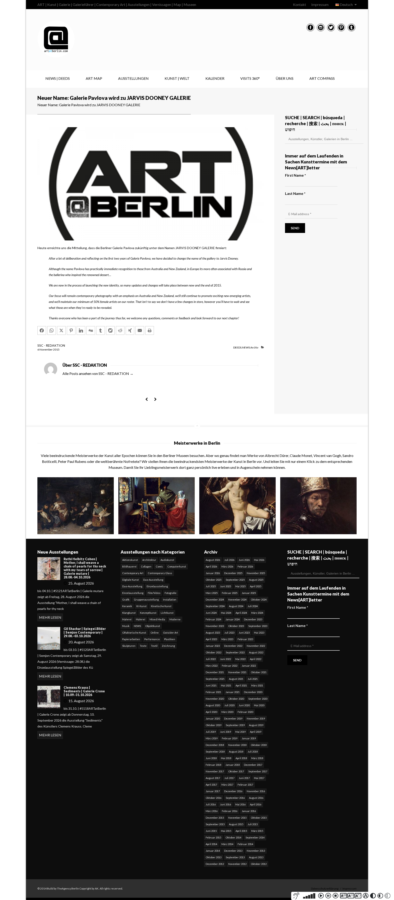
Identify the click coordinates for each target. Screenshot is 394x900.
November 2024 (237, 599)
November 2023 (215, 625)
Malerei (127, 619)
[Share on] (110, 330)
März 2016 (212, 811)
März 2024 (257, 612)
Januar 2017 (213, 791)
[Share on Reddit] (120, 330)
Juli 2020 (229, 705)
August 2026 (213, 559)
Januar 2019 (249, 738)
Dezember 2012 (215, 863)
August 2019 (256, 725)
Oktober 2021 (259, 672)
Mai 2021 (226, 685)
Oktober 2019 (213, 725)
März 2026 (227, 566)
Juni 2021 (211, 685)
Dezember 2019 (233, 718)
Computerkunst (176, 566)
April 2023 (211, 639)
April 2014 (211, 844)
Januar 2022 (249, 665)
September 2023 (257, 625)
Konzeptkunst (148, 612)
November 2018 (237, 744)
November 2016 (256, 791)
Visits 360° (250, 78)
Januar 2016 (249, 811)
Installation (169, 599)
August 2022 (256, 652)
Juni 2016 (225, 804)
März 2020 (227, 711)
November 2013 (256, 850)
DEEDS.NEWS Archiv (245, 347)
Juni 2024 (211, 612)
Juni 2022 (225, 659)
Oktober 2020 (236, 698)
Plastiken (169, 639)
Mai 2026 (259, 559)
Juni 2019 (225, 731)
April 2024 (241, 612)
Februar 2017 (245, 784)
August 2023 (213, 632)
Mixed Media (157, 619)
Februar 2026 (245, 566)
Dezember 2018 (215, 744)
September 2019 (235, 725)
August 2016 (256, 797)
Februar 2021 (213, 692)
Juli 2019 (211, 731)
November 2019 (256, 718)
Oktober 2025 (213, 579)
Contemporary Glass (160, 573)
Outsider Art (170, 632)
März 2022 (212, 665)
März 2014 (227, 844)
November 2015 (237, 817)
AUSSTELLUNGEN (133, 78)
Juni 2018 (211, 758)
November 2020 (215, 698)
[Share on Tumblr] (100, 330)
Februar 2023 (245, 639)
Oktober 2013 (213, 857)
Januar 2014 (213, 850)
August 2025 (256, 579)
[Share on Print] (149, 330)
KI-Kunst (141, 606)
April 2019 (255, 731)
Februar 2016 (229, 811)
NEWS (137, 625)
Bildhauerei (129, 566)
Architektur (149, 559)
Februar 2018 (213, 764)
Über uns (284, 78)
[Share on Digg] (90, 330)
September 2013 (235, 857)
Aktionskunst (130, 559)
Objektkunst (152, 625)
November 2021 (237, 672)
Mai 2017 (259, 777)
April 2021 (241, 685)
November (46, 349)
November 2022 (256, 645)
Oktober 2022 (213, 652)
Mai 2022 (240, 659)
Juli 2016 (211, 804)
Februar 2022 (229, 665)
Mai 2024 (226, 612)
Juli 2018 (253, 751)
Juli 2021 (253, 678)
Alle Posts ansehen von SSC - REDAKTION (97, 373)
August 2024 (236, 606)
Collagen (146, 566)
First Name (295, 175)
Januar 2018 (233, 764)
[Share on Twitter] (61, 330)
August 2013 (256, 857)
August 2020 (213, 705)
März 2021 (257, 685)
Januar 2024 (233, 619)
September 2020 (257, 698)
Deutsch (346, 4)
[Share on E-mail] (139, 330)
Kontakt (299, 4)
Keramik (127, 606)
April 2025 (255, 586)
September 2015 (215, 824)
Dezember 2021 (215, 672)
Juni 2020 (244, 705)
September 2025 (235, 579)
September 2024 (215, 606)
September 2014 (255, 837)
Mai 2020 (259, 705)
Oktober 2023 (236, 625)
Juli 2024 (253, 606)
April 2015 (241, 830)
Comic (159, 566)
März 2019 (212, 738)
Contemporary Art (132, 573)
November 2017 (215, 771)
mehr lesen (50, 617)
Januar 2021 (233, 692)
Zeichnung (168, 645)
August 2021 (236, 678)
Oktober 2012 (259, 863)
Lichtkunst (167, 612)
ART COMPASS (322, 78)
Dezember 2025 (233, 573)
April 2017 (211, 784)
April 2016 (255, 804)
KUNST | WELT (177, 78)
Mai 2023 (259, 632)
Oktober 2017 (236, 771)
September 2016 (235, 797)
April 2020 (211, 711)
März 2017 (227, 784)
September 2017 (257, 771)
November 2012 (237, 863)
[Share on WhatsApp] (51, 330)
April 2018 (241, 758)
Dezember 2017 (253, 764)
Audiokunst (167, 559)
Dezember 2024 (215, 599)
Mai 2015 (226, 830)
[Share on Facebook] (41, 330)
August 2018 (236, 751)
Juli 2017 (229, 777)
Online (154, 632)
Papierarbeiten (131, 639)
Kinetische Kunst (161, 606)
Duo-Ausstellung (153, 579)
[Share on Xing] (130, 330)
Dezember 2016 (233, 791)
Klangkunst (129, 612)
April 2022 (255, 659)
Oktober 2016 (213, 797)
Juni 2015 (211, 830)
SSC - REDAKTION (51, 345)
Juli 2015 (253, 824)
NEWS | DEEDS (57, 78)
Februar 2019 (229, 738)
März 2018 (257, 758)
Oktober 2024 (259, 599)
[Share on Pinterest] (71, 330)
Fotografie (170, 592)
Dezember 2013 (233, 850)
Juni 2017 (244, 777)
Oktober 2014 (233, 837)
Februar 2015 (213, 837)
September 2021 (215, 678)
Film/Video (154, 592)
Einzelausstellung (157, 586)
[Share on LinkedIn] (81, 330)
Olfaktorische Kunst (134, 632)
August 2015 (236, 824)
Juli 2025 (211, 586)
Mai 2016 (240, 804)
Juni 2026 (244, 559)
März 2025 (212, 592)
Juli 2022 (211, 659)
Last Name (295, 193)
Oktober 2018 (259, 744)
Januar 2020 (213, 718)
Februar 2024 (213, 619)
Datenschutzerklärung (324, 888)
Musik (126, 625)
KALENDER (214, 78)
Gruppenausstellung (146, 599)
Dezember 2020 (253, 692)
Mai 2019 (240, 731)
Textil (154, 645)
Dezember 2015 (215, 817)
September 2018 (215, 751)
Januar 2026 (213, 573)
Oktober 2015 (259, 817)
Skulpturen (128, 645)
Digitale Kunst (130, 579)
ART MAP (94, 78)
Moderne (175, 619)
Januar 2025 (249, 592)
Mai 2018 (226, 758)
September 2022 (235, 652)
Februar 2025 (229, 592)
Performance (152, 639)
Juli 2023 (229, 632)
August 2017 (213, 777)
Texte (143, 645)
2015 (56, 349)
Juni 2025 (225, 586)
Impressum (320, 4)
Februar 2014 (245, 844)
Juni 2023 (244, 632)
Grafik (126, 599)
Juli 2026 (229, 559)
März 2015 (257, 830)
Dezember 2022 (233, 645)
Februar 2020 (245, 711)
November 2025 (256, 573)
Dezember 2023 (253, 619)
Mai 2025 (240, 586)
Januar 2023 (213, 645)
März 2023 (227, 639)
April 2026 (211, 566)
